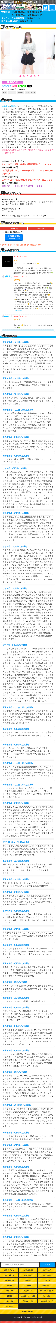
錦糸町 (20, 92)
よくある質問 (9, 1291)
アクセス (9, 1285)
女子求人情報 (9, 1301)
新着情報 (9, 1296)
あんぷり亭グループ (46, 1301)
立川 (27, 92)
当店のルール (28, 1291)
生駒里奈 (5, 106)
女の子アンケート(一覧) (46, 1291)
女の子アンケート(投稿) (28, 1296)
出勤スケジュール (9, 1270)
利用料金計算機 (9, 1280)
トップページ (9, 1306)
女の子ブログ (47, 1270)
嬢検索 (47, 1265)
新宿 (4, 92)
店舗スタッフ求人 (28, 1301)
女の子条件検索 (28, 1270)
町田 (33, 92)
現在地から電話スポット (28, 1311)
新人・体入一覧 (9, 1275)
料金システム (47, 1275)
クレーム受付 (47, 1296)
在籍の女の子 (28, 1275)
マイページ (28, 1280)
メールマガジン (46, 1285)
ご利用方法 (46, 1280)
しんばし (12, 92)
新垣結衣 (14, 106)
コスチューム (28, 1285)
